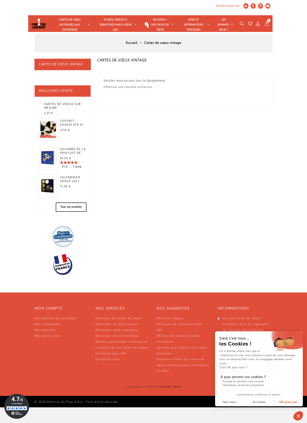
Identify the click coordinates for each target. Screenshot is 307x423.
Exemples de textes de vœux (118, 318)
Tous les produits (71, 207)
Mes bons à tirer (47, 336)
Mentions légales (170, 318)
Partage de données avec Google (243, 381)
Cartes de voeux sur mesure (62, 106)
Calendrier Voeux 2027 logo (70, 179)
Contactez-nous (108, 359)
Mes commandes (47, 324)
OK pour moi (288, 402)
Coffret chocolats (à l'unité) (71, 123)
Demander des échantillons (117, 336)
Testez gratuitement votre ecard (121, 341)
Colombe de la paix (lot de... (73, 151)
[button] (298, 416)
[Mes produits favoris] (250, 23)
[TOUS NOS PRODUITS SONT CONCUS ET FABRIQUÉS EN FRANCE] (62, 265)
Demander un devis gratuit (117, 324)
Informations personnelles (55, 318)
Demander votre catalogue (117, 330)
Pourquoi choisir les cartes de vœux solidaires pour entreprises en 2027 (183, 365)
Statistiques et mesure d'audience (243, 385)
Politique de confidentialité (179, 324)
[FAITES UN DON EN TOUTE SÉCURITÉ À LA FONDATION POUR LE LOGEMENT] (62, 236)
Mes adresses (45, 330)
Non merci (229, 402)
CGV (160, 330)
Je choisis (258, 402)
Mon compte (48, 309)
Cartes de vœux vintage (61, 64)
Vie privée (165, 387)
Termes (177, 387)
